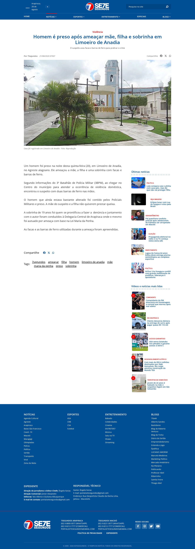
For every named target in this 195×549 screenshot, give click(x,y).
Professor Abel (157, 472)
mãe (110, 262)
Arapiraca (28, 425)
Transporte (29, 456)
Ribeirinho (156, 476)
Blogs (166, 16)
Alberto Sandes (158, 422)
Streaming (109, 442)
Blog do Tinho (157, 435)
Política (27, 449)
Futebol (70, 428)
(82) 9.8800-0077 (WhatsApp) (74, 523)
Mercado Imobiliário (160, 462)
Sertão (27, 452)
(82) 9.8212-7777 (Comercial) (74, 526)
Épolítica (155, 448)
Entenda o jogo (157, 445)
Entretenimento (110, 16)
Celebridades (111, 422)
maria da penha (43, 266)
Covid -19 (28, 432)
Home (27, 16)
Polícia (27, 446)
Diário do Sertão (158, 438)
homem (74, 262)
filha (64, 262)
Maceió (27, 435)
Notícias (50, 16)
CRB (69, 422)
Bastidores (156, 425)
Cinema (108, 425)
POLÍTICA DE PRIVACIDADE (90, 533)
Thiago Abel (156, 483)
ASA (69, 418)
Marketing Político (159, 459)
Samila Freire (157, 479)
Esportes (78, 16)
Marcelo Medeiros (159, 455)
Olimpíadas (29, 442)
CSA (69, 425)
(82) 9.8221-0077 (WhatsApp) (111, 523)
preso (59, 266)
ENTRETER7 (110, 428)
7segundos (38, 262)
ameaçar (53, 262)
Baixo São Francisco (32, 428)
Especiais (141, 16)
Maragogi (28, 439)
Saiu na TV (109, 435)
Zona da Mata (30, 463)
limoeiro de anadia (93, 262)
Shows (108, 439)
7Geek (154, 418)
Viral (26, 459)
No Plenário (156, 466)
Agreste (27, 422)
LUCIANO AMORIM (159, 452)
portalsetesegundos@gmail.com (78, 529)
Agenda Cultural (31, 418)
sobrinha (71, 266)
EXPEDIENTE (31, 486)
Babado (108, 418)
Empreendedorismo (160, 441)
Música (108, 432)
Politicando (156, 469)
